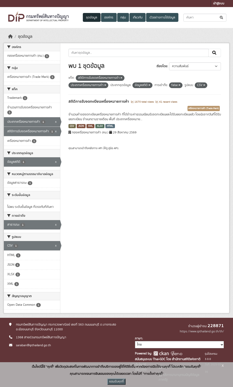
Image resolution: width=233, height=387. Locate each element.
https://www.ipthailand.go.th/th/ (202, 331)
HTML (110, 126)
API (100, 148)
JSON (81, 126)
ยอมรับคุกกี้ (116, 381)
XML (90, 126)
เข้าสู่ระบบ (218, 3)
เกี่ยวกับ (137, 17)
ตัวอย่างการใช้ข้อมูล (162, 17)
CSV (72, 126)
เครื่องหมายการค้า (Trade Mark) (203, 108)
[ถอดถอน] (121, 78)
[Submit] (222, 18)
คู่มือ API (113, 148)
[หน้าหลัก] (10, 37)
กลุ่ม (123, 17)
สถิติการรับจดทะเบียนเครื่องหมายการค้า (99, 101)
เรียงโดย (162, 66)
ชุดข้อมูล (91, 17)
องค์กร (108, 17)
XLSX (100, 126)
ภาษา (138, 338)
